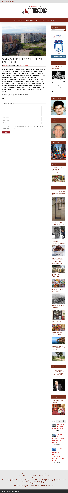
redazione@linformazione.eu (8, 1)
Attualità (20, 65)
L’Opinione (54, 164)
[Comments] (63, 421)
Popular (54, 421)
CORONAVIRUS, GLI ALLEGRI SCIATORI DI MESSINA (58, 427)
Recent (58, 421)
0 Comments (25, 65)
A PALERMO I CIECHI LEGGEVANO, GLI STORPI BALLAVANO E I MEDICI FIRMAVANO (58, 439)
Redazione (5, 65)
